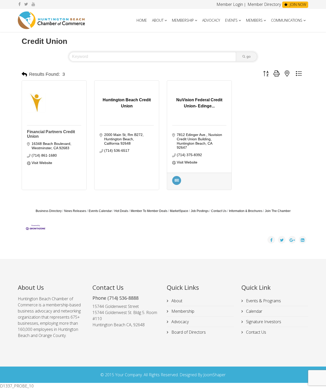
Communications (286, 20)
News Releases (75, 211)
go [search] (249, 56)
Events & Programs (263, 301)
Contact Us (218, 211)
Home (142, 20)
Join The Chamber (278, 211)
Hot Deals (121, 211)
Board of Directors (188, 332)
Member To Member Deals (149, 211)
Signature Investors (263, 321)
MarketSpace (179, 211)
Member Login (229, 4)
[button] (24, 74)
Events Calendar (100, 211)
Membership (183, 20)
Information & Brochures (245, 211)
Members (254, 20)
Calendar (253, 311)
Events (231, 20)
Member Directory (264, 4)
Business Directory (49, 211)
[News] (176, 184)
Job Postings (200, 211)
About (158, 20)
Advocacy (211, 20)
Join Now (297, 4)
